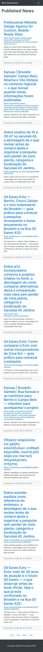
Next (25, 635)
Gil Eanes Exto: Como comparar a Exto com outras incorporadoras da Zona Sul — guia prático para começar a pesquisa (21, 351)
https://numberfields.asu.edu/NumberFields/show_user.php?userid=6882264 (21, 541)
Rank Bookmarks (10, 3)
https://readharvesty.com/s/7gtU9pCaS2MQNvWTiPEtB (21, 173)
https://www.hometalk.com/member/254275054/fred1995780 (21, 608)
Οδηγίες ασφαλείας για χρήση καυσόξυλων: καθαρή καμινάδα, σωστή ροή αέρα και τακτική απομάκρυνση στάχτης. (21, 452)
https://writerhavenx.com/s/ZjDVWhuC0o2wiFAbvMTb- (21, 237)
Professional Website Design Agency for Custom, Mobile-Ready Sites (20, 28)
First (12, 635)
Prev (18, 635)
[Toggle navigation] (38, 3)
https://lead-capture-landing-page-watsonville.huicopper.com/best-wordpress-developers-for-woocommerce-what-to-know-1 (21, 41)
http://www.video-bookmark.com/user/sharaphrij (16, 315)
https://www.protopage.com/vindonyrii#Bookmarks (21, 366)
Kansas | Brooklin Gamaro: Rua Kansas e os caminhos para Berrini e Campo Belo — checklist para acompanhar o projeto (21, 398)
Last (30, 635)
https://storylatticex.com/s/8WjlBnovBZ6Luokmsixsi (21, 468)
